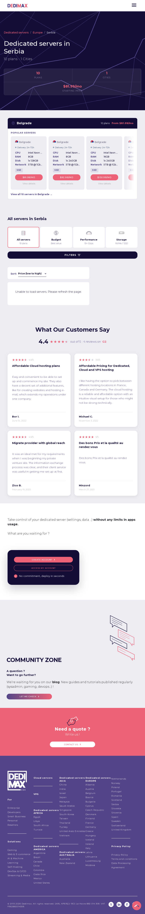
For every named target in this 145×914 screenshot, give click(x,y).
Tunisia (38, 829)
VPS (36, 794)
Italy (88, 848)
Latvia (89, 852)
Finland (90, 818)
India (62, 789)
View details (29, 183)
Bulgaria (91, 801)
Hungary (91, 835)
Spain (114, 817)
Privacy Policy (119, 854)
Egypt (37, 817)
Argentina (40, 853)
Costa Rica (40, 874)
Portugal (116, 791)
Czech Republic (95, 810)
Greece (90, 831)
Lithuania (91, 856)
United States (42, 882)
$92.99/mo (66, 177)
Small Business (17, 816)
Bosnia (90, 797)
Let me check (28, 696)
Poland (115, 787)
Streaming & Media (19, 875)
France (90, 823)
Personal (13, 820)
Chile (37, 865)
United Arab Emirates (72, 831)
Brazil (37, 857)
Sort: (14, 273)
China (63, 784)
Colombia (39, 870)
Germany (91, 827)
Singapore (65, 810)
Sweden (116, 821)
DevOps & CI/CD (17, 871)
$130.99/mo (104, 177)
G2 (104, 341)
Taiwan (63, 818)
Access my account (43, 568)
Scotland (116, 800)
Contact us (71, 744)
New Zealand (67, 863)
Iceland (90, 839)
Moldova (90, 865)
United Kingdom (121, 829)
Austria (90, 789)
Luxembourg (93, 861)
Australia (64, 859)
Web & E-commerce (19, 854)
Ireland (90, 844)
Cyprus (90, 806)
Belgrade (24, 123)
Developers (14, 812)
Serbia (115, 804)
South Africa (41, 825)
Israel (62, 793)
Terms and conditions (124, 859)
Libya (37, 821)
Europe (38, 32)
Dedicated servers (16, 32)
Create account (42, 560)
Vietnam (64, 835)
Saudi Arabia (67, 806)
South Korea (66, 814)
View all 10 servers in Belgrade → (31, 194)
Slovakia (116, 808)
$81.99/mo (29, 177)
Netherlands (118, 778)
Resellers (13, 825)
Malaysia (64, 801)
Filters (70, 255)
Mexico (38, 878)
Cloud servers (43, 778)
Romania (116, 796)
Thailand (64, 823)
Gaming (12, 850)
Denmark (91, 814)
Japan (63, 797)
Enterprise (14, 808)
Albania (90, 784)
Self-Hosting (15, 867)
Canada (38, 861)
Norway (115, 783)
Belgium (91, 793)
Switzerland (118, 825)
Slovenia (116, 812)
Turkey (63, 827)
